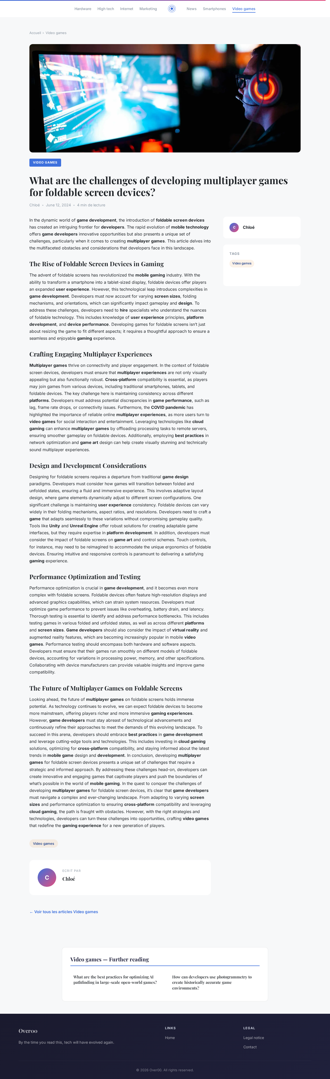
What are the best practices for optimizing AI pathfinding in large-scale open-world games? (115, 979)
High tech (105, 8)
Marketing (148, 8)
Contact (250, 1047)
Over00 (28, 1030)
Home (170, 1037)
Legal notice (253, 1037)
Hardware (83, 8)
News (192, 8)
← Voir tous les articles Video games (63, 911)
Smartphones (214, 8)
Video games (243, 8)
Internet (126, 8)
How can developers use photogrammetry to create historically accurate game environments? (212, 982)
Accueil (35, 33)
